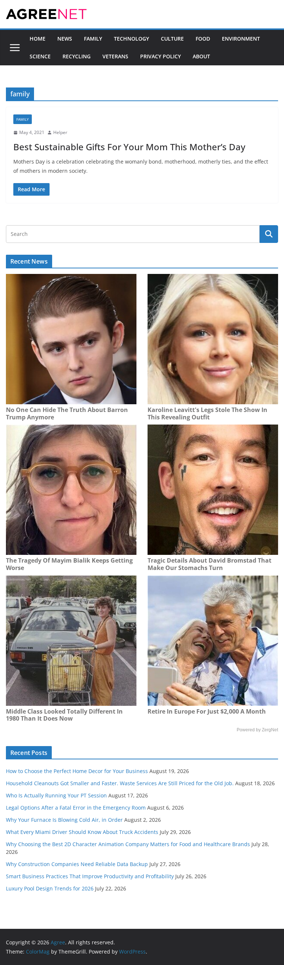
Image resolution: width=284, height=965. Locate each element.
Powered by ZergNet (257, 729)
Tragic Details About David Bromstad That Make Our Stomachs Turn (209, 564)
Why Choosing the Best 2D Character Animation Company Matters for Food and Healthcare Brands (128, 844)
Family (93, 38)
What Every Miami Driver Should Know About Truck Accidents (82, 831)
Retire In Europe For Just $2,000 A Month (207, 711)
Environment (241, 38)
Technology (131, 38)
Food (203, 38)
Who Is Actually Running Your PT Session (56, 795)
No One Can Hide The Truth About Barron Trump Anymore (67, 413)
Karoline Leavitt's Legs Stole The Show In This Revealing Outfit (207, 413)
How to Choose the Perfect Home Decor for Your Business (77, 771)
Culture (172, 38)
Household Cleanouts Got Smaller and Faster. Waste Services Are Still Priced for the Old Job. (120, 783)
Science (40, 56)
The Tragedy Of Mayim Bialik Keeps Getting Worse (69, 564)
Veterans (115, 56)
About (201, 56)
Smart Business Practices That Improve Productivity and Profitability (90, 876)
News (64, 38)
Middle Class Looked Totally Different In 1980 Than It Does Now (64, 715)
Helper (60, 132)
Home (37, 38)
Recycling (76, 56)
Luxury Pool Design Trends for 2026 (50, 888)
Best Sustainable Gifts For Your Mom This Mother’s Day (129, 147)
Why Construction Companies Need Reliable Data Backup (77, 864)
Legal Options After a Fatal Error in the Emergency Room (76, 807)
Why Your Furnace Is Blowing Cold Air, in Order (64, 819)
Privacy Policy (160, 56)
